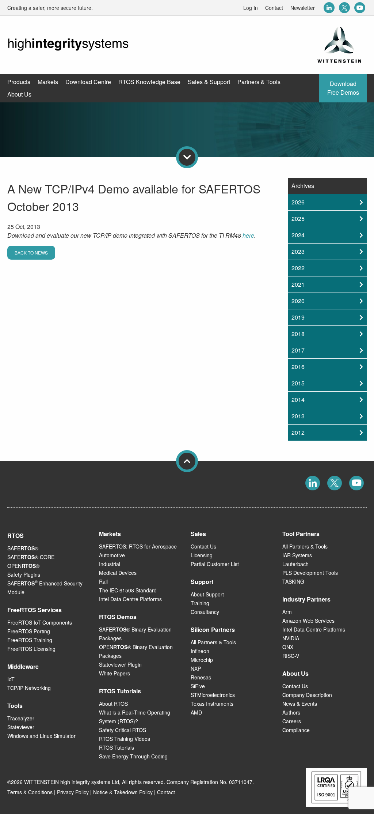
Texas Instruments (212, 703)
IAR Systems (297, 555)
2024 (298, 235)
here (248, 235)
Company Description (307, 694)
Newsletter (302, 7)
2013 (298, 416)
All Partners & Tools (213, 642)
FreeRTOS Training (29, 640)
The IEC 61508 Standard (128, 590)
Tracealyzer (20, 718)
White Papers (114, 673)
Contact (274, 7)
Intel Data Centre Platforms (130, 599)
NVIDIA (290, 638)
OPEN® (23, 565)
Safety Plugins (23, 574)
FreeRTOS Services (34, 610)
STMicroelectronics (213, 694)
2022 (298, 268)
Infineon (200, 651)
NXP (196, 668)
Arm (287, 611)
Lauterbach (295, 564)
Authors (291, 712)
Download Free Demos (343, 88)
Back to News (31, 252)
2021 (298, 284)
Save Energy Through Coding (133, 756)
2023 (298, 251)
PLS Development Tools (310, 572)
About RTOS (113, 703)
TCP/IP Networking (29, 687)
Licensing (202, 555)
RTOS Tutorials (116, 747)
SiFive (198, 686)
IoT (11, 679)
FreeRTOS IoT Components (39, 622)
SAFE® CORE (30, 557)
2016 (298, 366)
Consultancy (205, 611)
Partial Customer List (215, 564)
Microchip (202, 659)
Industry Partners (306, 599)
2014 (298, 399)
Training (200, 603)
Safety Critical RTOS (122, 730)
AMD (196, 712)
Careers (291, 721)
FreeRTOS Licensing (31, 648)
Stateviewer (20, 727)
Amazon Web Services (308, 620)
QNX (287, 647)
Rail (103, 581)
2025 (298, 218)
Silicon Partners (213, 629)
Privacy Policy (73, 792)
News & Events (299, 703)
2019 (298, 317)
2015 (298, 383)
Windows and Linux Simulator (41, 735)
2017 (298, 350)
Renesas (201, 677)
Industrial (109, 564)
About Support (207, 594)
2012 (298, 432)
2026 (298, 202)
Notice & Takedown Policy (123, 792)
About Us (295, 673)
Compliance (296, 730)
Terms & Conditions (30, 792)
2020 (298, 301)
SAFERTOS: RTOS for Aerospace (138, 546)
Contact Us (203, 546)
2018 (298, 333)
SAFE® (22, 548)
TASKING (293, 581)
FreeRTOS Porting (28, 631)
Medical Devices (118, 572)
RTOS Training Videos (124, 738)
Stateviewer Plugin (120, 664)
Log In (250, 7)
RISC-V (290, 655)
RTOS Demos (118, 617)
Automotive (112, 555)
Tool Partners (301, 534)
